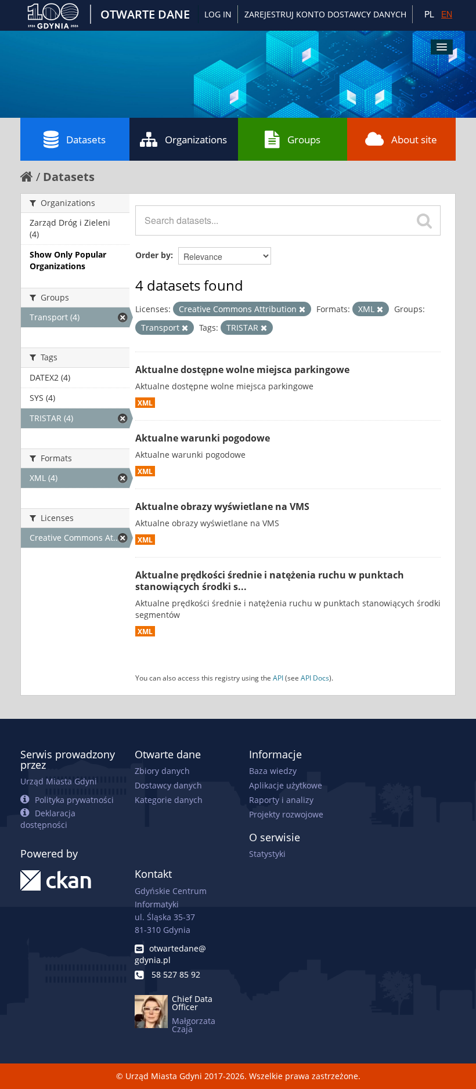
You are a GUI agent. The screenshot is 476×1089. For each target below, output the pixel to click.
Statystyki (267, 853)
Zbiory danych (162, 770)
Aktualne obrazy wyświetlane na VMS (222, 506)
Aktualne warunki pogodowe (202, 438)
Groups (303, 139)
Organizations (196, 139)
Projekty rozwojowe (286, 814)
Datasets (86, 139)
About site (414, 139)
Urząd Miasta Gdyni (58, 781)
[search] (424, 220)
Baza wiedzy (273, 770)
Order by (153, 255)
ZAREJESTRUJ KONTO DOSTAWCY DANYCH (325, 14)
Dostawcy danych (168, 785)
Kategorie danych (169, 799)
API (278, 677)
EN (446, 14)
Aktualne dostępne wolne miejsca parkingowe (242, 369)
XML (145, 402)
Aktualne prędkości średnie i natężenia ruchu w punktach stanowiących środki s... (269, 581)
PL (429, 14)
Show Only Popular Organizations (68, 260)
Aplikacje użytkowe (285, 785)
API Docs (315, 677)
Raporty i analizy (281, 799)
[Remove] (302, 309)
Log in (218, 14)
